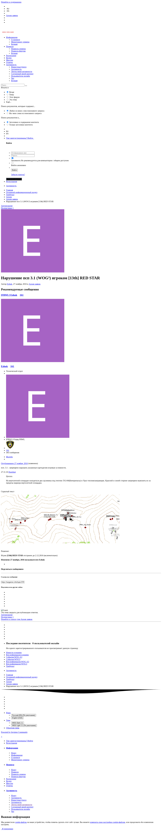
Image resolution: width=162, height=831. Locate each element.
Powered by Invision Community (14, 732)
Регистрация (11, 181)
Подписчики (6, 208)
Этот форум (14, 97)
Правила (10, 46)
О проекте (15, 40)
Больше (14, 44)
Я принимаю (7, 829)
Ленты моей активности (21, 71)
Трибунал (10, 666)
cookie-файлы (21, 822)
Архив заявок (34, 284)
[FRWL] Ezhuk (9, 295)
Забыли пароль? (18, 174)
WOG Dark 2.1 (17, 723)
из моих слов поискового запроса (26, 111)
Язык (8, 713)
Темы (11, 95)
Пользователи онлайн (20, 76)
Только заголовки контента (21, 125)
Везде (11, 92)
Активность (11, 65)
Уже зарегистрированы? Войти (20, 138)
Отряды (9, 62)
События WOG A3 (14, 657)
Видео (9, 58)
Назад (13, 753)
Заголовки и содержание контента (24, 122)
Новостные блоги (18, 67)
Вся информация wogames (17, 655)
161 (22, 295)
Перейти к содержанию (11, 2)
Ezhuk (9, 284)
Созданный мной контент (22, 74)
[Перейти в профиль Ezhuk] (32, 272)
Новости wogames (14, 652)
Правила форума (18, 51)
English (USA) (17, 718)
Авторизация (6, 206)
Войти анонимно (18, 165)
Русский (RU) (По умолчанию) (23, 715)
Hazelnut (12, 472)
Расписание (11, 55)
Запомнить (16, 160)
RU (8, 9)
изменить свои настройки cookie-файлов (107, 822)
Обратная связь (12, 728)
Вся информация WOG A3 (17, 662)
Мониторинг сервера (20, 42)
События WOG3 (13, 659)
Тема (8, 720)
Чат (12, 78)
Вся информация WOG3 (16, 664)
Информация (11, 37)
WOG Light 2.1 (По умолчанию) (24, 725)
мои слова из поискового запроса (25, 113)
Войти (14, 170)
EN (8, 11)
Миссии (9, 60)
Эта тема (13, 100)
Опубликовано (14, 463)
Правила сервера (18, 49)
